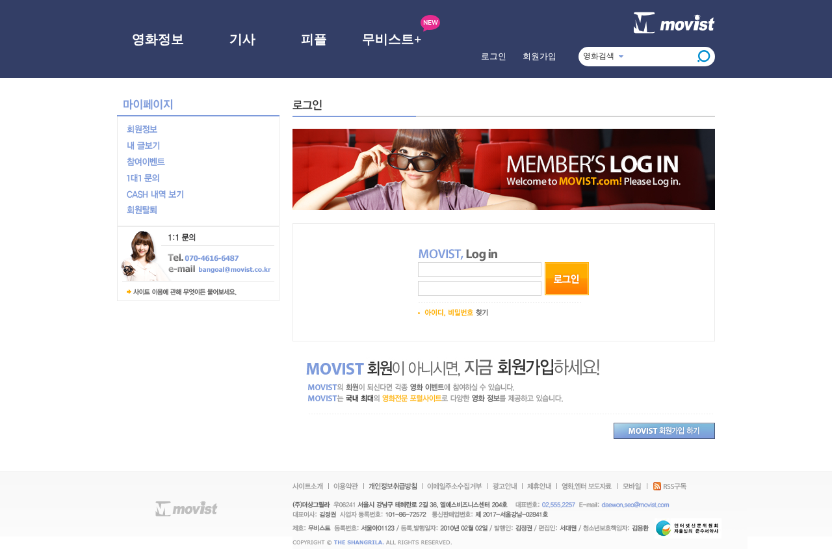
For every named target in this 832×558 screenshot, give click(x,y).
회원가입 (539, 56)
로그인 (493, 56)
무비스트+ (391, 39)
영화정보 (158, 39)
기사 (242, 39)
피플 (314, 39)
